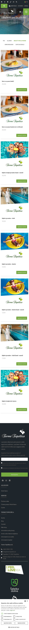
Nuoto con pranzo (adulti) (8, 81)
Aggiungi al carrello (21, 89)
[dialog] (14, 614)
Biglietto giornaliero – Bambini (9, 264)
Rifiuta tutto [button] (21, 623)
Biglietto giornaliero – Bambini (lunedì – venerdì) (13, 309)
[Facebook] (2, 480)
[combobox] (25, 601)
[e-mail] (13, 1)
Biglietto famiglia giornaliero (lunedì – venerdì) (12, 172)
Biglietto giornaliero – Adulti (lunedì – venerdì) (12, 355)
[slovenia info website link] (14, 570)
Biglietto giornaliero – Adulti (8, 218)
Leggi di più (12, 610)
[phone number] (11, 1)
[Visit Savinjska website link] (14, 585)
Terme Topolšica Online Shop (14, 22)
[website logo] (8, 11)
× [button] (27, 601)
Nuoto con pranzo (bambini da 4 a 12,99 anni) (12, 127)
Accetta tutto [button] (8, 623)
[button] (20, 11)
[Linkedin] (9, 480)
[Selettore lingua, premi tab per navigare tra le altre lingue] (26, 2)
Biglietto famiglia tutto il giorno (9, 401)
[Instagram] (6, 480)
